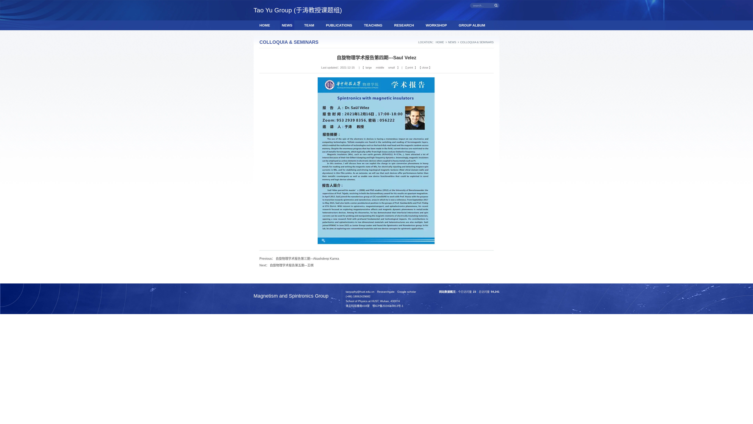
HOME (264, 25)
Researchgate (386, 291)
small (391, 67)
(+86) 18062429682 (358, 296)
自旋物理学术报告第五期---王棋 (292, 265)
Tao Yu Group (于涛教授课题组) (298, 10)
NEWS (287, 25)
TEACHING (373, 25)
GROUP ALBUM (472, 25)
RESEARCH (404, 25)
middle (380, 67)
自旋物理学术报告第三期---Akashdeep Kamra (307, 258)
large (369, 67)
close (425, 67)
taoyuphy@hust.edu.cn (360, 291)
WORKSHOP (436, 25)
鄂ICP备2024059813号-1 (387, 305)
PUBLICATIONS (339, 25)
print (410, 67)
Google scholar (406, 291)
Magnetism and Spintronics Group (291, 296)
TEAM (309, 25)
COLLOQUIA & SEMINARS (477, 42)
